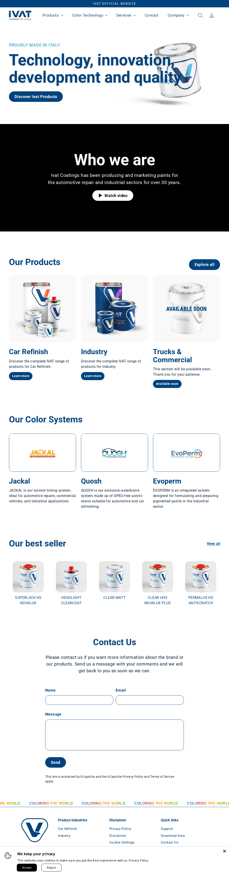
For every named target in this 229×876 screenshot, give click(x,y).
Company (176, 15)
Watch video (116, 195)
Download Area (173, 836)
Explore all (204, 264)
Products (51, 15)
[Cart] (220, 15)
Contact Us (169, 842)
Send (55, 762)
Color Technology (88, 15)
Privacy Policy (133, 776)
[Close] (224, 851)
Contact (152, 15)
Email (121, 690)
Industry (64, 836)
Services (124, 15)
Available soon (167, 384)
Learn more (20, 376)
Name (50, 690)
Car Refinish (67, 829)
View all (213, 544)
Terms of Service (162, 776)
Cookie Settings (122, 842)
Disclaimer (117, 836)
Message (53, 714)
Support (167, 829)
